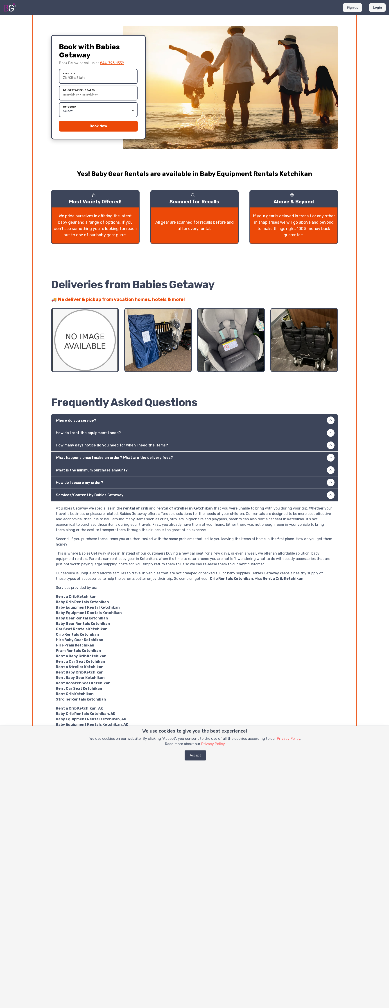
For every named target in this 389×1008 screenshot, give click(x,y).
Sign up (352, 7)
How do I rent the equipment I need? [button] (88, 433)
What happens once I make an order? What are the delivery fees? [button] (114, 457)
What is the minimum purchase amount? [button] (92, 470)
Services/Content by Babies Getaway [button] (89, 495)
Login (377, 7)
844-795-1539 (112, 63)
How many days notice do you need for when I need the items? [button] (112, 445)
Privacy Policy (288, 738)
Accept (195, 755)
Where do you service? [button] (76, 420)
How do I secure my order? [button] (79, 482)
